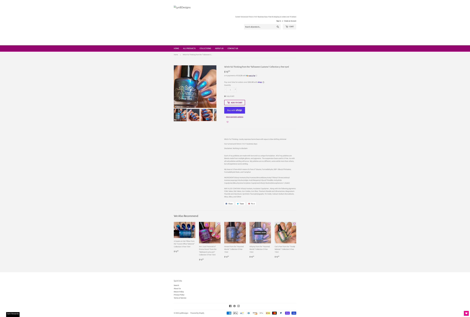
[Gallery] (195, 93)
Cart (291, 27)
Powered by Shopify (197, 313)
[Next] (212, 86)
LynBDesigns (183, 313)
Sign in (278, 21)
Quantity (227, 85)
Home (176, 48)
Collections (205, 48)
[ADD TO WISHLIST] (227, 122)
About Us (219, 48)
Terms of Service (180, 298)
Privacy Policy (179, 295)
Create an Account (290, 21)
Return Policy (179, 292)
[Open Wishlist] (466, 313)
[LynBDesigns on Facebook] (230, 306)
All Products (189, 48)
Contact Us (233, 48)
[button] (260, 75)
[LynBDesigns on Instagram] (238, 306)
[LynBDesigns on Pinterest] (234, 306)
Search (176, 285)
